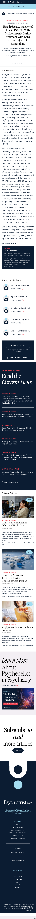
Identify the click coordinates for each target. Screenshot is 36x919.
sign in (14, 350)
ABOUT (18, 824)
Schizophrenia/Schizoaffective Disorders (21, 14)
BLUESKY (18, 888)
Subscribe (18, 750)
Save (13, 6)
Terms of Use (17, 904)
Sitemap (28, 910)
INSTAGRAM (18, 879)
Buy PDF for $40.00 (18, 346)
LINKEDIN (18, 882)
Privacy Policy (7, 904)
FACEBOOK (18, 876)
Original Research (12, 23)
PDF (9, 6)
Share (18, 6)
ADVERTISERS (18, 827)
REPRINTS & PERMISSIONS (18, 833)
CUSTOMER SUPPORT (18, 839)
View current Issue (11, 483)
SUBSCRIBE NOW (18, 860)
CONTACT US (18, 836)
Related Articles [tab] (17, 64)
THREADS (18, 885)
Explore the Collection (9, 685)
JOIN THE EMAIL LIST (18, 853)
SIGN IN (18, 848)
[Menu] (4, 2)
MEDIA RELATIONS (18, 830)
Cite (23, 6)
